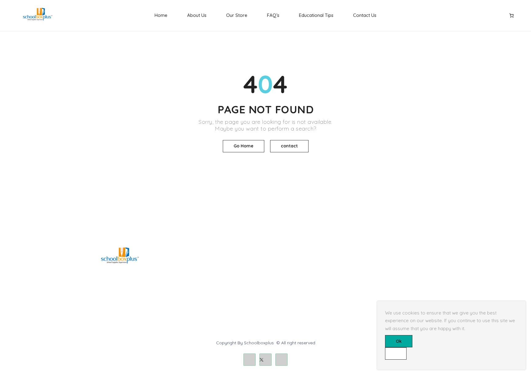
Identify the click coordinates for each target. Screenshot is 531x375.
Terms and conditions (292, 273)
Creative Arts (192, 273)
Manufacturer (283, 293)
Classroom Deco (196, 283)
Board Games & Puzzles (203, 262)
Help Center (373, 262)
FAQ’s (273, 15)
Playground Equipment (202, 293)
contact (289, 146)
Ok (399, 341)
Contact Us (364, 15)
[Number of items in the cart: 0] (511, 15)
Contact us (372, 273)
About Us (196, 15)
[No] (396, 353)
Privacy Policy (284, 283)
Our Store (236, 15)
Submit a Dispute (378, 293)
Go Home (244, 146)
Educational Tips (316, 15)
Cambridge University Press (207, 304)
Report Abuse (375, 283)
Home (161, 15)
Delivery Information (290, 262)
